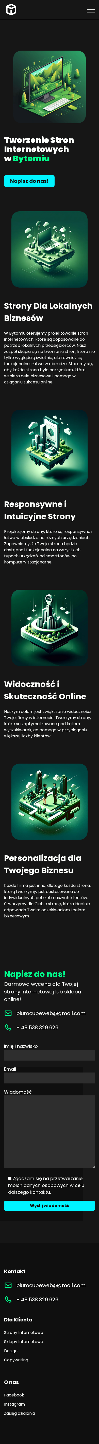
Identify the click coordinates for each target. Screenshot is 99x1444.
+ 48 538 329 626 (37, 1027)
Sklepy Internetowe (23, 1342)
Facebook (14, 1395)
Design (11, 1351)
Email (10, 1069)
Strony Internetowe (23, 1332)
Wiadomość (18, 1092)
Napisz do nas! (29, 181)
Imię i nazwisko (21, 1046)
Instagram (14, 1404)
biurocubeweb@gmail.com (51, 1013)
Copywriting (16, 1360)
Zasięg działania (19, 1413)
